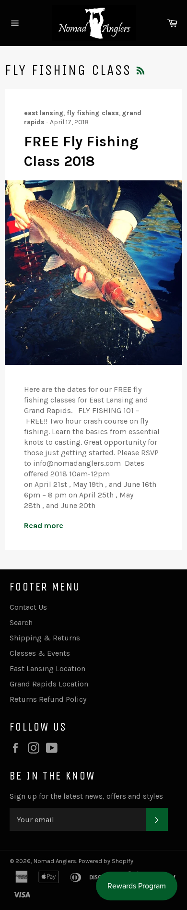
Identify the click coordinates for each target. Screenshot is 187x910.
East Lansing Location (47, 668)
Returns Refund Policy (48, 699)
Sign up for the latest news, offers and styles (86, 796)
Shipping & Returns (45, 637)
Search (21, 622)
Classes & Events (40, 653)
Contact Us (28, 607)
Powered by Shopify (106, 860)
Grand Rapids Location (49, 683)
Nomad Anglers (55, 860)
